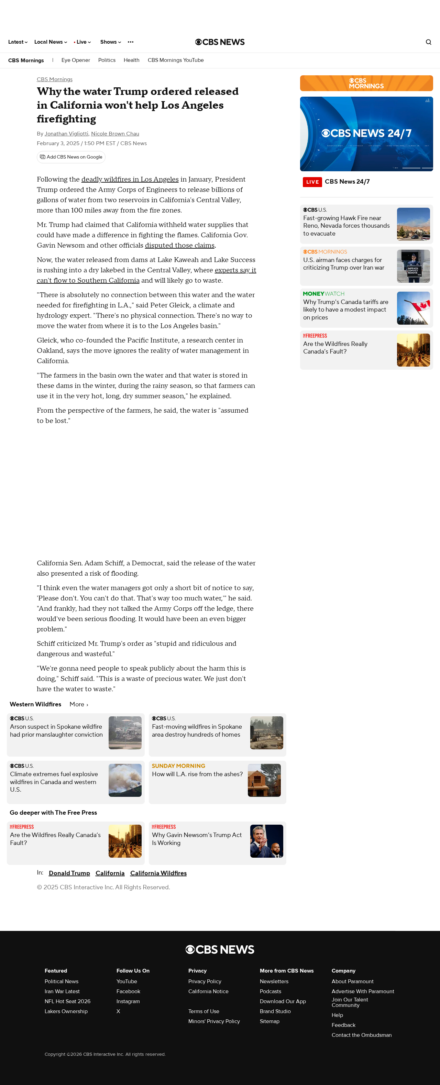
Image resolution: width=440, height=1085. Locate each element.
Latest (16, 42)
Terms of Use (203, 1011)
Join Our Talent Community (350, 1002)
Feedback (343, 1025)
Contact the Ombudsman (362, 1035)
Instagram (128, 1001)
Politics (107, 60)
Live (82, 42)
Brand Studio (275, 1011)
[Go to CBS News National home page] (220, 42)
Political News (61, 981)
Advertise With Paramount (363, 991)
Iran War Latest (62, 991)
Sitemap (269, 1021)
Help (337, 1015)
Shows (109, 42)
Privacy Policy (204, 981)
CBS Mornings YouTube (176, 60)
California (110, 873)
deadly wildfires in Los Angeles (130, 179)
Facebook (128, 991)
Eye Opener (76, 60)
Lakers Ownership (66, 1011)
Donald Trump (69, 873)
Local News (49, 42)
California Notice (208, 991)
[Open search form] (429, 42)
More (77, 704)
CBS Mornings (26, 60)
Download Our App (283, 1001)
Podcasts (270, 991)
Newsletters (274, 981)
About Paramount (353, 981)
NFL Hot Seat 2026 (67, 1001)
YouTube (127, 981)
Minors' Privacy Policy (214, 1021)
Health (132, 60)
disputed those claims (179, 245)
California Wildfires (158, 873)
